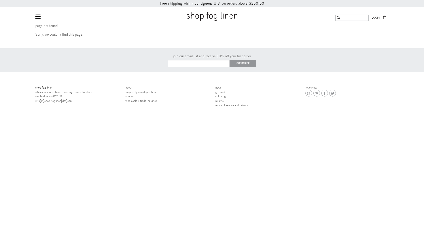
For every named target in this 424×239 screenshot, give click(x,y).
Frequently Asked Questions (141, 92)
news (218, 87)
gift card (220, 92)
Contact (129, 96)
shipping (220, 96)
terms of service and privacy (231, 105)
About (128, 87)
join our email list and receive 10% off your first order (212, 56)
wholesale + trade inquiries (141, 101)
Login (376, 17)
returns (219, 101)
